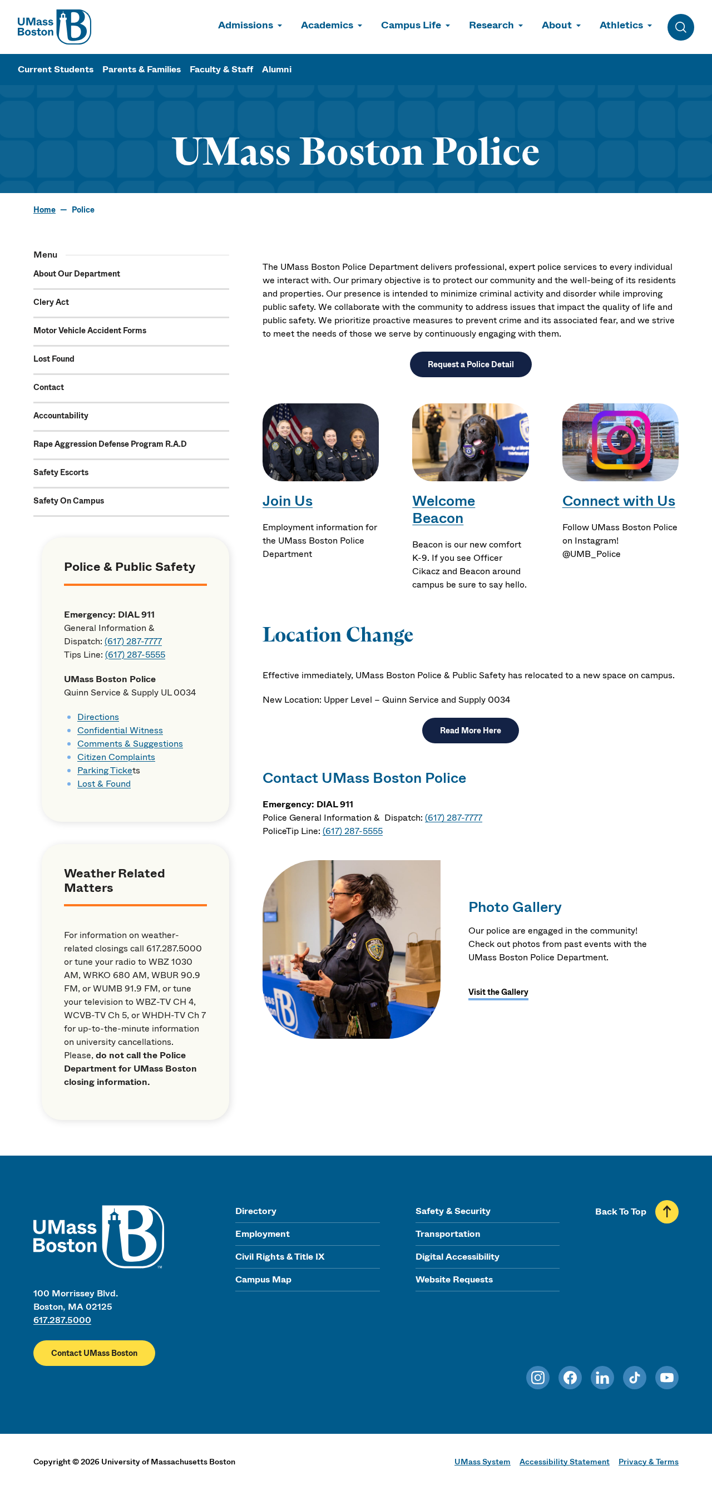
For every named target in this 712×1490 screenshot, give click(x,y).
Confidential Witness (120, 730)
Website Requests (454, 1279)
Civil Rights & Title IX (279, 1256)
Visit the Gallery (498, 992)
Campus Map (263, 1279)
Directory (255, 1211)
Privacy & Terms (649, 1461)
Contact (48, 387)
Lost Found (54, 358)
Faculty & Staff (221, 69)
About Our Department (76, 273)
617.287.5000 (62, 1320)
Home (44, 209)
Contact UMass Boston (94, 1353)
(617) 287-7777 (133, 641)
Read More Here (470, 730)
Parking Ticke (104, 770)
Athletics (621, 25)
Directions (98, 717)
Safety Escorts (60, 472)
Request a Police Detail (471, 364)
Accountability (60, 415)
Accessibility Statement (565, 1461)
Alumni (276, 69)
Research (491, 25)
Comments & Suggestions (130, 743)
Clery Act (51, 302)
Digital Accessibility (458, 1256)
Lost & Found (104, 783)
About (557, 25)
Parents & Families (141, 69)
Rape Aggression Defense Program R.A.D (110, 444)
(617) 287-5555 (135, 654)
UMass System (482, 1461)
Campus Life (411, 25)
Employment (262, 1233)
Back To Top (620, 1211)
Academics (327, 25)
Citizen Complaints (116, 757)
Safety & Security (453, 1211)
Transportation (448, 1233)
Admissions (245, 25)
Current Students (55, 69)
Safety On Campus (68, 500)
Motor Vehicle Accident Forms (89, 330)
